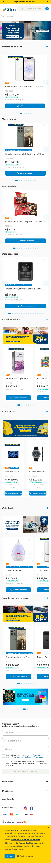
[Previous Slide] (3, 2)
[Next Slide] (47, 2)
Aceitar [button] (9, 856)
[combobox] (33, 8)
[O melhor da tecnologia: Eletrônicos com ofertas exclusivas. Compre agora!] (25, 697)
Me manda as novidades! (25, 771)
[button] (25, 856)
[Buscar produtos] (47, 8)
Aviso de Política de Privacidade (30, 757)
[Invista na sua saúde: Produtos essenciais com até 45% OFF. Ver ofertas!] (25, 524)
